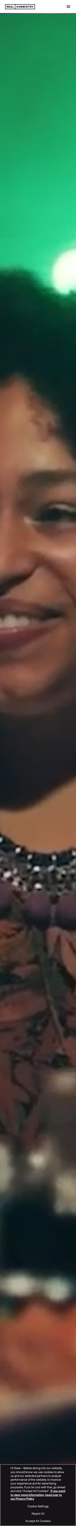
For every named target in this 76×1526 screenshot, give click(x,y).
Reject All (38, 1513)
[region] (38, 1495)
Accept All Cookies (38, 1521)
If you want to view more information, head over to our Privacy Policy (38, 1495)
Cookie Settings (38, 1506)
